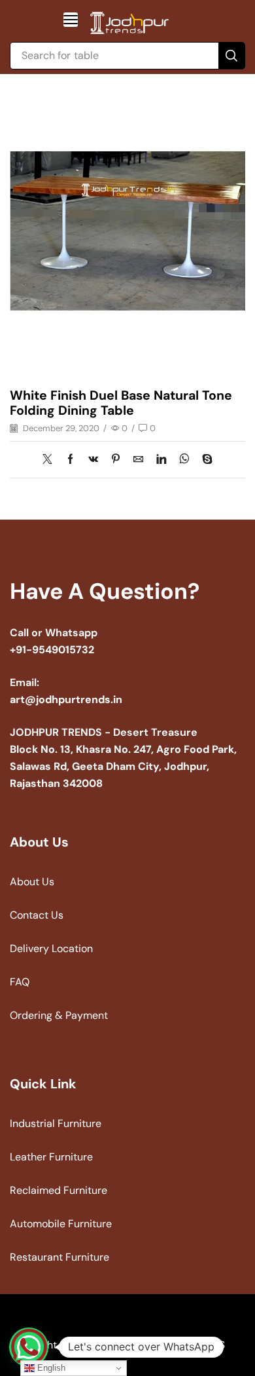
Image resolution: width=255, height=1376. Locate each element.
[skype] (204, 459)
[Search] (231, 56)
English (50, 1368)
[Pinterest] (116, 459)
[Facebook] (70, 459)
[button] (70, 19)
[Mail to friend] (138, 459)
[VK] (93, 459)
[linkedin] (161, 459)
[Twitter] (50, 459)
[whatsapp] (184, 459)
